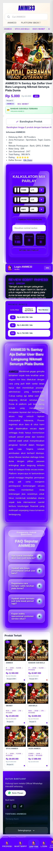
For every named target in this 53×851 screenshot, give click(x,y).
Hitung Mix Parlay (29, 250)
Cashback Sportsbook (29, 310)
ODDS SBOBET (38, 29)
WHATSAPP (20, 846)
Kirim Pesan (17, 793)
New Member (43, 310)
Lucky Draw (14, 310)
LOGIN (44, 846)
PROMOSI (7, 846)
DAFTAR (33, 847)
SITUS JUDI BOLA (22, 29)
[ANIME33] (26, 8)
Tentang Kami (12, 819)
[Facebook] (7, 806)
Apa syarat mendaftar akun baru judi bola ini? (23, 557)
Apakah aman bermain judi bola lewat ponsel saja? (22, 601)
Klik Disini (27, 160)
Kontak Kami (11, 823)
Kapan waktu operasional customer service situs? (22, 616)
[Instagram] (14, 806)
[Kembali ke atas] (47, 838)
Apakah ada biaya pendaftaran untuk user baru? (23, 571)
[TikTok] (21, 806)
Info (47, 268)
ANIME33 (12, 23)
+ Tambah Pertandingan (29, 220)
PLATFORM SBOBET (31, 23)
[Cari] (8, 17)
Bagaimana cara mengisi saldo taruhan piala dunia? (22, 586)
